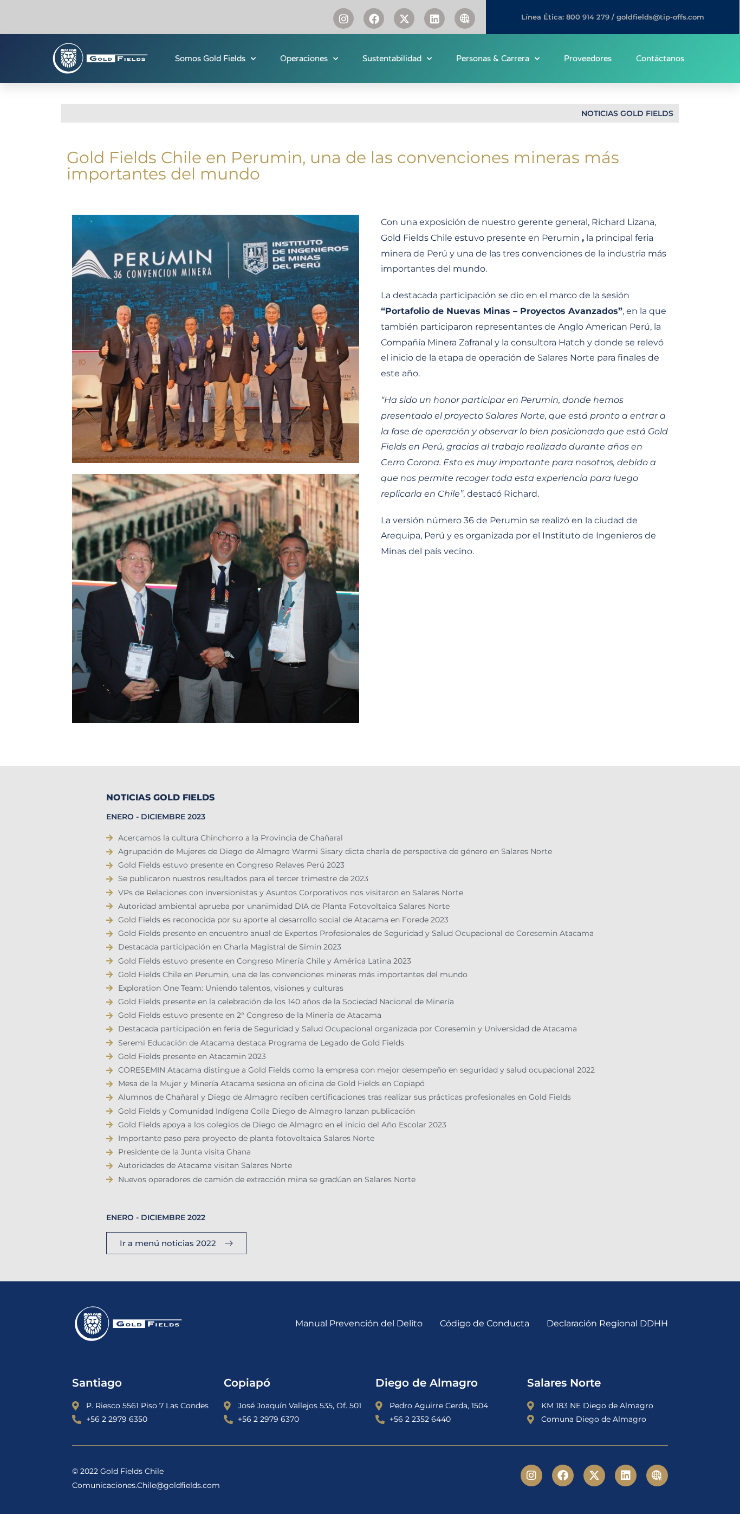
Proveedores (588, 58)
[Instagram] (343, 18)
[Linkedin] (434, 18)
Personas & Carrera (492, 58)
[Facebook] (373, 18)
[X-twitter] (404, 18)
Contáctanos (660, 58)
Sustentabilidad (391, 58)
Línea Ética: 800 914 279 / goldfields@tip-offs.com (612, 16)
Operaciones (304, 58)
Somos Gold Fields (210, 58)
